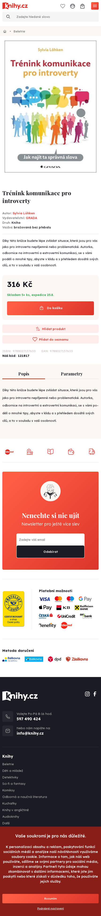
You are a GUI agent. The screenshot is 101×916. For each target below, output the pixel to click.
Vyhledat (8, 17)
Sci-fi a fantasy (13, 783)
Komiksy (8, 790)
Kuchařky (9, 803)
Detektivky (10, 777)
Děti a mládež (12, 771)
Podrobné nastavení (50, 908)
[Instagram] (87, 693)
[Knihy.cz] (4, 31)
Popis (23, 374)
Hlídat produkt (53, 329)
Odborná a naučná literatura (24, 797)
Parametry (72, 374)
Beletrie (19, 31)
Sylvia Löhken (24, 213)
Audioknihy (10, 816)
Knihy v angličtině (15, 810)
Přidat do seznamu (53, 339)
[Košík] (82, 5)
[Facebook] (95, 693)
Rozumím (50, 898)
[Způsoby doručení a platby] (69, 614)
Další (6, 823)
